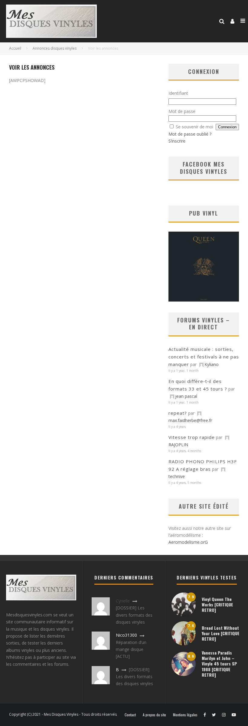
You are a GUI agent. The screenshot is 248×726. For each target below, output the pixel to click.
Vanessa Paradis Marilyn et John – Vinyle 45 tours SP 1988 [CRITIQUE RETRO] (219, 663)
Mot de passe (181, 111)
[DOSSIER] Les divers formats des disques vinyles (134, 615)
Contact (130, 715)
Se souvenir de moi (194, 127)
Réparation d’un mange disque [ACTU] (131, 649)
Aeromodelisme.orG (188, 542)
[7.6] (183, 644)
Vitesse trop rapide (191, 437)
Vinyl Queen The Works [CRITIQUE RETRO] (217, 604)
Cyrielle (123, 601)
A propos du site (154, 715)
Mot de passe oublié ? (189, 134)
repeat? (177, 413)
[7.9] (183, 615)
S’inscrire (176, 141)
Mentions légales (185, 715)
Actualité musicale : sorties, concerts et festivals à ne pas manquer (203, 356)
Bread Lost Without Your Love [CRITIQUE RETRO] (221, 633)
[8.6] (183, 674)
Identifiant (178, 93)
